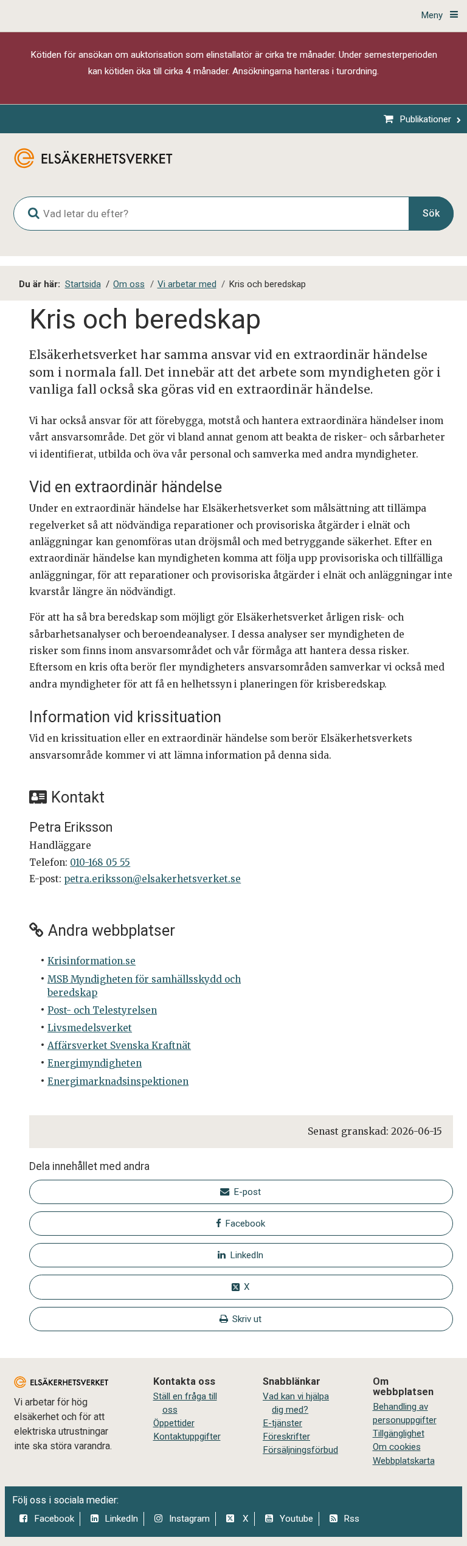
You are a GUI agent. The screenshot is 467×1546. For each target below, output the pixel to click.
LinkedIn (121, 1518)
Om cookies (397, 1446)
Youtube (296, 1518)
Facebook (54, 1518)
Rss (351, 1518)
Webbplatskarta (404, 1460)
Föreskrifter (286, 1436)
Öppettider (174, 1423)
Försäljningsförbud (300, 1449)
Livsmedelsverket (89, 1028)
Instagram (189, 1518)
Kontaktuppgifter (187, 1436)
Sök (431, 213)
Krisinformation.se (91, 961)
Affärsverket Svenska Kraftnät (119, 1045)
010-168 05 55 (100, 862)
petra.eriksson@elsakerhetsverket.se (152, 879)
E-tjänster (282, 1423)
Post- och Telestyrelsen (102, 1010)
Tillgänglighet (398, 1433)
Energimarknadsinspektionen (118, 1081)
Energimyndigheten (94, 1063)
